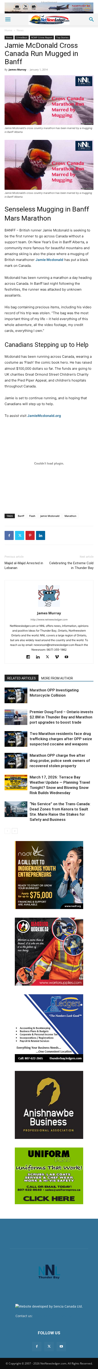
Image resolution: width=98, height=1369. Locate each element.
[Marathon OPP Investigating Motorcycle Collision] (16, 695)
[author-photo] (49, 607)
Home (8, 30)
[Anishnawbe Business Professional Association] (49, 1105)
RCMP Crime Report (41, 37)
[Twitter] (19, 535)
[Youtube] (68, 657)
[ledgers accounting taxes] (49, 1028)
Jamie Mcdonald (49, 260)
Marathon (70, 516)
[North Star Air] (49, 7)
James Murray (17, 69)
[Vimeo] (58, 657)
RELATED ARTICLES (21, 678)
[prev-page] (7, 831)
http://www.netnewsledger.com (49, 619)
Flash (32, 516)
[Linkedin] (40, 535)
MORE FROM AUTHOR (57, 678)
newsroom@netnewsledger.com (58, 1316)
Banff (21, 516)
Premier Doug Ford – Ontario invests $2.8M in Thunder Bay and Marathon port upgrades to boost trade (61, 717)
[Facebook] (9, 535)
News (20, 30)
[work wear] (49, 952)
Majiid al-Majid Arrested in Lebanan (24, 565)
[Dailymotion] (30, 657)
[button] (7, 19)
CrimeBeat (21, 37)
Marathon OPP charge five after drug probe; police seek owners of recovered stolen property (60, 760)
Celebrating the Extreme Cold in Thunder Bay (71, 565)
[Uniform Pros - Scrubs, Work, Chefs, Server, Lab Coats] (49, 1176)
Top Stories (62, 37)
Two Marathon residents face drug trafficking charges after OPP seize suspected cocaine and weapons (61, 738)
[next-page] (15, 831)
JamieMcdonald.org (44, 415)
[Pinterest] (30, 535)
